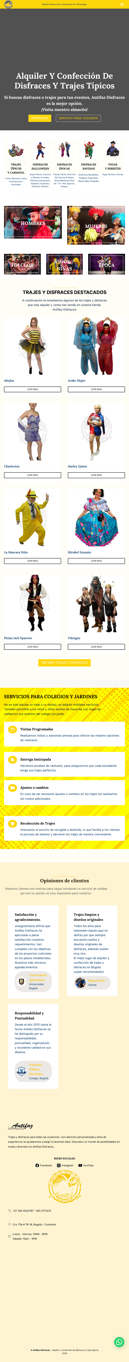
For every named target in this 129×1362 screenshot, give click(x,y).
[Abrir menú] (122, 4)
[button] (119, 1342)
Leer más (32, 389)
